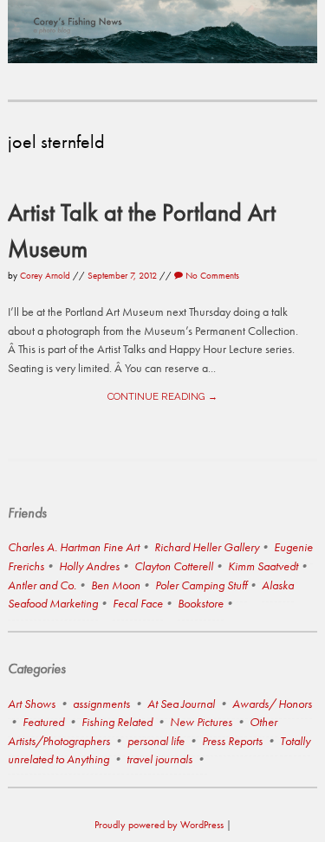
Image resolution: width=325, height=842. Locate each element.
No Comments (211, 275)
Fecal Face (138, 603)
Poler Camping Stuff (201, 585)
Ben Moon (115, 585)
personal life (156, 741)
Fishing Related (117, 722)
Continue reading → (162, 396)
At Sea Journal (181, 703)
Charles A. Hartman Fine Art (74, 547)
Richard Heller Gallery (206, 547)
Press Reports (232, 741)
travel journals (159, 759)
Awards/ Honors (272, 703)
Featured (43, 722)
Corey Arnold (45, 275)
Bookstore (201, 603)
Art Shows (31, 703)
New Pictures (201, 722)
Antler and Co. (42, 585)
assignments (101, 703)
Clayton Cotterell (173, 566)
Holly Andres (89, 566)
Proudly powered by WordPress (159, 825)
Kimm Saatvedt (263, 566)
